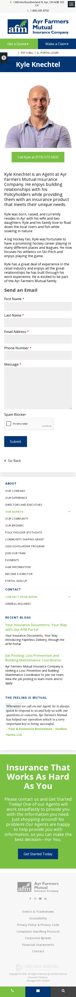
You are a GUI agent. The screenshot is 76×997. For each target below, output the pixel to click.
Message (12, 364)
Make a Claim (56, 44)
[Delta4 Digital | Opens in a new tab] (38, 970)
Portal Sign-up (16, 581)
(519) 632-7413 (12, 992)
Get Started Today (38, 854)
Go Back (14, 461)
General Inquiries (18, 604)
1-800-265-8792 (39, 10)
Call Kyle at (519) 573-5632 (38, 157)
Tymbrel (45, 980)
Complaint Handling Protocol (38, 931)
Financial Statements (38, 945)
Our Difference (16, 498)
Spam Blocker (15, 414)
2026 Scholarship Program (24, 546)
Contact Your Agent (21, 597)
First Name (14, 299)
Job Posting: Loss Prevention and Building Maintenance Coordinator (33, 657)
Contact (38, 951)
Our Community (16, 518)
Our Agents (14, 511)
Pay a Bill (26, 52)
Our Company (15, 491)
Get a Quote (17, 44)
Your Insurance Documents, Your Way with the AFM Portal (36, 627)
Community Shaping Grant (24, 539)
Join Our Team (15, 553)
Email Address (16, 332)
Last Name (14, 315)
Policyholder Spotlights (23, 532)
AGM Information (18, 567)
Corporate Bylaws (38, 938)
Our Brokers (14, 525)
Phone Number (17, 348)
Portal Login (49, 52)
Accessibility (38, 918)
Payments (12, 560)
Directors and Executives (23, 505)
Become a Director (19, 574)
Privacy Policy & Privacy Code (38, 925)
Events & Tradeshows (38, 912)
